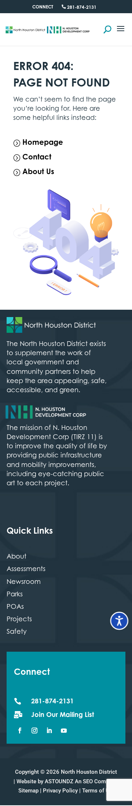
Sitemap (28, 790)
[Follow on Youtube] (64, 730)
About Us (38, 172)
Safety (17, 632)
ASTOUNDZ (59, 781)
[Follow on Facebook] (20, 730)
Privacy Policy (60, 790)
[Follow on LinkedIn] (49, 730)
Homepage (42, 143)
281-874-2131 (81, 7)
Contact (36, 157)
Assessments (26, 569)
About (16, 557)
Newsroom (24, 582)
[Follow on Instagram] (34, 730)
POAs (15, 607)
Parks (15, 595)
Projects (19, 620)
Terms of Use (98, 790)
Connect (42, 7)
